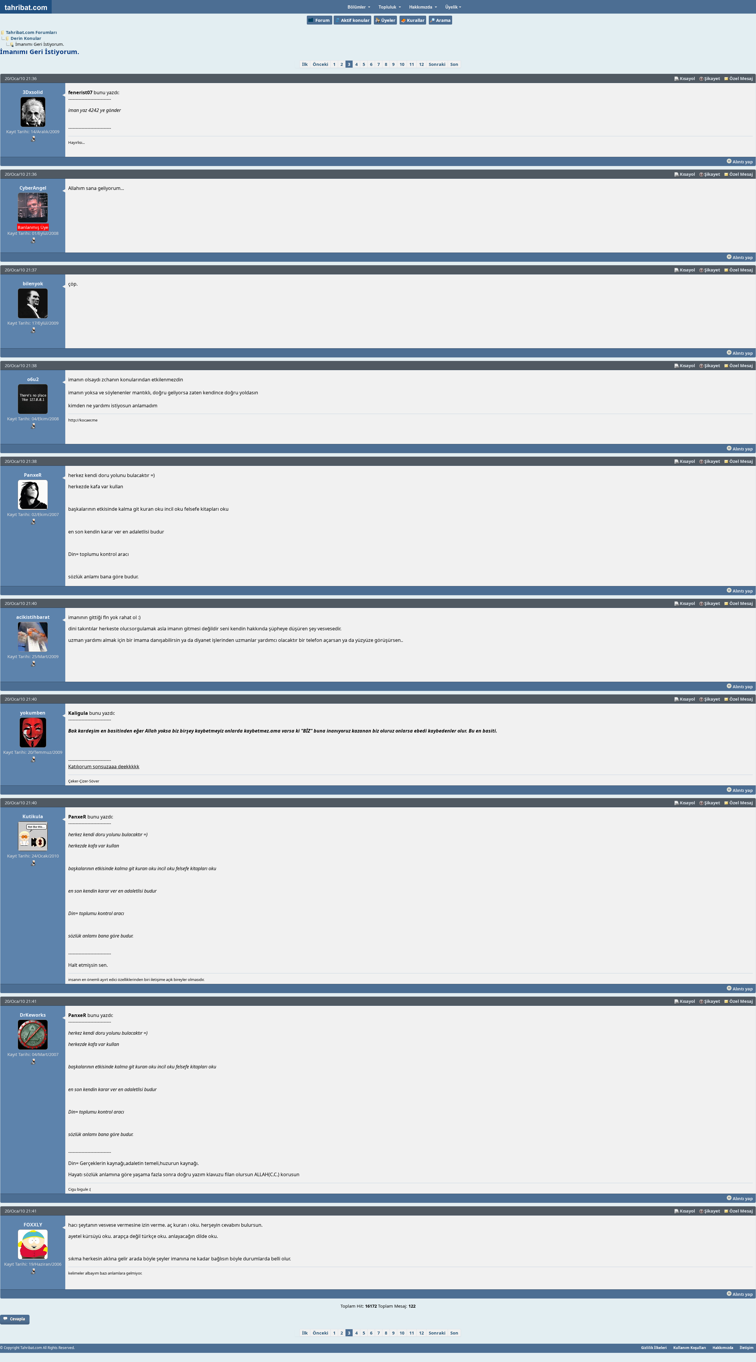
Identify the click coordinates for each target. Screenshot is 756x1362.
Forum (322, 20)
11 (411, 64)
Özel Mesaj (741, 78)
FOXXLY (33, 1224)
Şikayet (712, 78)
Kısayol (687, 78)
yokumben (32, 713)
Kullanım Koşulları (689, 1347)
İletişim (747, 1347)
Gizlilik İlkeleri (654, 1347)
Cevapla (17, 1319)
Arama (443, 20)
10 (402, 64)
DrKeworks (33, 1015)
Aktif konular (355, 20)
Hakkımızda (723, 1347)
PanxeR (33, 475)
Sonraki (437, 64)
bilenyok (33, 283)
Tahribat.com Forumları (31, 32)
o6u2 (33, 379)
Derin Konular (26, 38)
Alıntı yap (742, 162)
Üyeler (388, 20)
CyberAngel (32, 188)
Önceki (320, 64)
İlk (305, 64)
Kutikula (32, 816)
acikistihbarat (33, 617)
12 (421, 64)
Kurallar (416, 20)
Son (454, 64)
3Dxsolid (33, 92)
